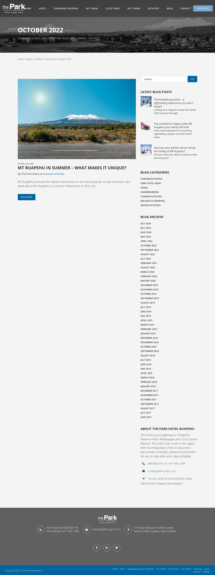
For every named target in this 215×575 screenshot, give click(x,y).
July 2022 (146, 258)
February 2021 (149, 263)
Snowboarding (150, 192)
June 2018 (146, 364)
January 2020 (148, 280)
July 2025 (146, 223)
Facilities (39, 59)
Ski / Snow (161, 569)
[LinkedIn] (107, 547)
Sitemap (206, 572)
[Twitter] (117, 547)
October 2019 (148, 293)
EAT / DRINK (133, 8)
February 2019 (149, 329)
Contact (185, 8)
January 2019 (148, 333)
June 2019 (146, 311)
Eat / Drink (186, 569)
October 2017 (148, 399)
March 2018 (147, 377)
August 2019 (148, 302)
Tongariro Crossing (66, 8)
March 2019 (147, 324)
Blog (170, 8)
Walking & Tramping (153, 200)
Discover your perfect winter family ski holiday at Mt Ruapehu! (174, 149)
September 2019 (150, 298)
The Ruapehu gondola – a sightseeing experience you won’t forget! (173, 103)
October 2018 (148, 346)
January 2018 (148, 386)
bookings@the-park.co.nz (162, 471)
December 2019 (149, 285)
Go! (192, 78)
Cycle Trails (113, 8)
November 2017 (149, 395)
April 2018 (146, 373)
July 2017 (146, 412)
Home (28, 8)
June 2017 (146, 417)
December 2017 (149, 390)
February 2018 (149, 381)
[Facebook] (97, 547)
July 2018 (146, 359)
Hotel (42, 8)
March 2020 (147, 271)
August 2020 (148, 267)
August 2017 (148, 408)
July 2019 (146, 307)
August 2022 (148, 254)
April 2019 (146, 320)
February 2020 (149, 276)
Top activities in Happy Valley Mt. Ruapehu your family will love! (173, 125)
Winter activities (151, 205)
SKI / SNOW (92, 8)
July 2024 (146, 227)
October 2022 (148, 245)
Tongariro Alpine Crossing (140, 569)
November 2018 (149, 342)
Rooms (29, 59)
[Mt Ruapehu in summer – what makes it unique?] (77, 120)
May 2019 (146, 315)
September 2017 (150, 403)
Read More (26, 197)
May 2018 (146, 368)
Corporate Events (151, 178)
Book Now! (203, 8)
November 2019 (149, 289)
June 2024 (146, 232)
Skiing (144, 187)
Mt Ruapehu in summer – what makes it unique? (72, 168)
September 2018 (150, 351)
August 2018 (148, 355)
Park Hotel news (151, 183)
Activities (153, 8)
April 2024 (146, 241)
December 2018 (149, 337)
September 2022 (150, 249)
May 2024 (146, 236)
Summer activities (54, 174)
